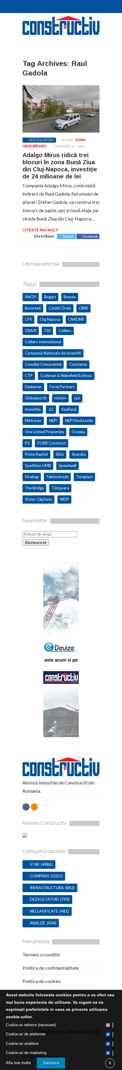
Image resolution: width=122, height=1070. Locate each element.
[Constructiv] (61, 32)
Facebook (90, 236)
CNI (47, 330)
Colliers (64, 330)
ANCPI (30, 296)
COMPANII (39, 876)
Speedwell (67, 465)
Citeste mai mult (40, 230)
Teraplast (84, 476)
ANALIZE (37, 923)
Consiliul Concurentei (43, 364)
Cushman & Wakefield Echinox (66, 375)
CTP (29, 375)
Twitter (68, 236)
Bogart (50, 296)
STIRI (34, 864)
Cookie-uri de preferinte (26, 1034)
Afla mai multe (18, 1063)
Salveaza (51, 1063)
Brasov (70, 296)
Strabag (31, 476)
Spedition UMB (38, 465)
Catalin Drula (60, 308)
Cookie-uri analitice (22, 1043)
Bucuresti (33, 308)
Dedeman (33, 386)
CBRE (83, 308)
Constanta (78, 364)
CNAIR (30, 330)
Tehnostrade (57, 476)
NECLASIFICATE (44, 911)
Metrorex (33, 420)
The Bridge (34, 488)
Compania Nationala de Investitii (53, 353)
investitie (33, 409)
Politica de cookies (42, 981)
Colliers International (43, 341)
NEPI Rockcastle (79, 420)
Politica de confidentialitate (51, 968)
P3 (27, 443)
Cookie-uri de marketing (26, 1052)
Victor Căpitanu (38, 499)
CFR (28, 319)
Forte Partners (62, 386)
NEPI (53, 420)
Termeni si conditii (41, 954)
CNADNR (76, 319)
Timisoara (60, 488)
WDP (64, 499)
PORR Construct (51, 443)
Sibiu (60, 454)
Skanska (79, 454)
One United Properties (44, 431)
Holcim (60, 398)
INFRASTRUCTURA (47, 887)
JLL (51, 409)
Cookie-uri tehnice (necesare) (31, 1025)
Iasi (77, 398)
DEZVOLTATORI (41, 140)
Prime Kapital (36, 454)
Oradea (78, 431)
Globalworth (36, 398)
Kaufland (68, 409)
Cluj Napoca (50, 319)
